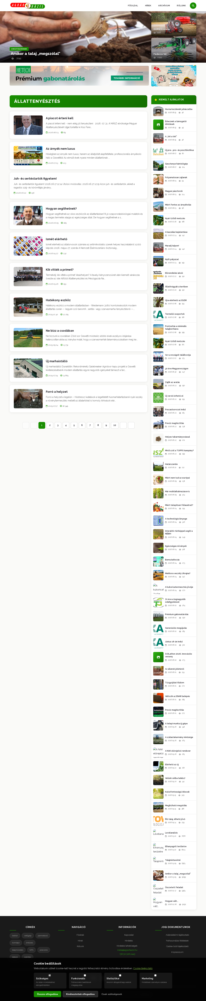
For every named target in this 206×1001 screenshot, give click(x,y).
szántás (27, 957)
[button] (173, 24)
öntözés (29, 943)
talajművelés (17, 950)
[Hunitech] (173, 75)
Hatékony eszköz (58, 300)
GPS (31, 950)
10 (114, 425)
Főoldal (133, 5)
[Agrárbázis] (28, 5)
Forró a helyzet (57, 391)
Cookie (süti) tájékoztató (177, 946)
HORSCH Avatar (162, 29)
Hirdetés (129, 940)
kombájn (16, 943)
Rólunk (181, 5)
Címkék (30, 927)
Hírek (148, 5)
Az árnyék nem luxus (60, 148)
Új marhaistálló (57, 361)
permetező (43, 936)
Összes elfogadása (47, 994)
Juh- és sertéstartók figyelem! (35, 178)
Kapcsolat (129, 935)
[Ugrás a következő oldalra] (123, 425)
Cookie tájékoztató (143, 968)
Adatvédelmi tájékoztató (177, 935)
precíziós (44, 950)
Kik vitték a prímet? (60, 269)
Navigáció (79, 927)
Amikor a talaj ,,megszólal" (35, 53)
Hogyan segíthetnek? (61, 208)
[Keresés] (193, 5)
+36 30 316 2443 (127, 954)
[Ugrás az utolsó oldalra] (131, 425)
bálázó (15, 957)
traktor (15, 936)
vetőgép (27, 936)
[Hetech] (79, 76)
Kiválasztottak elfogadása (80, 994)
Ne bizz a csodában (60, 330)
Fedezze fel (160, 54)
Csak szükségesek (112, 994)
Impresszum (177, 952)
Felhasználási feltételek (177, 940)
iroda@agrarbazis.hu (127, 950)
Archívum (164, 5)
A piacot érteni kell (59, 118)
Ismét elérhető (56, 239)
